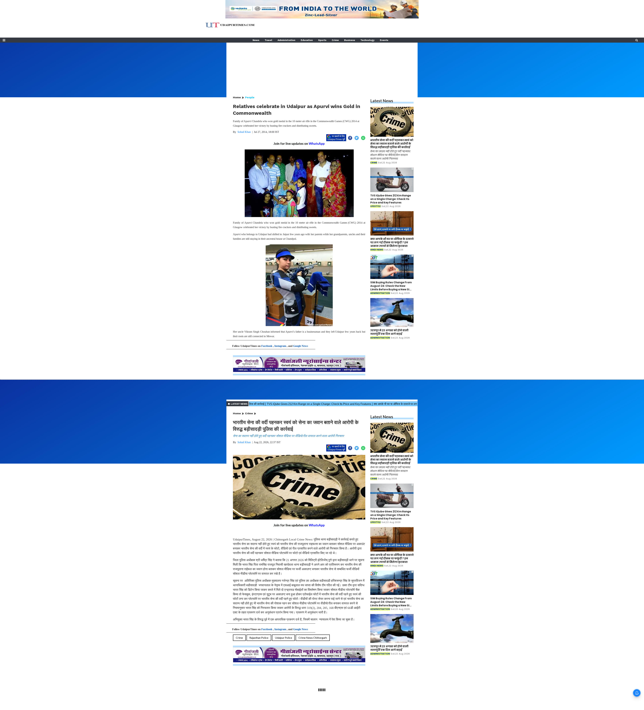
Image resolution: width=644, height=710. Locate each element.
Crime (335, 40)
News (256, 40)
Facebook (266, 346)
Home (237, 97)
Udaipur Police (283, 637)
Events (384, 40)
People (249, 97)
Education (307, 40)
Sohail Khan (244, 131)
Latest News (381, 100)
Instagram (280, 346)
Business (349, 40)
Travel (268, 40)
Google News (300, 346)
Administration (286, 40)
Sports (322, 40)
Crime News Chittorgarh (313, 637)
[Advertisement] (322, 66)
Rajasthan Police (258, 637)
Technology (367, 40)
